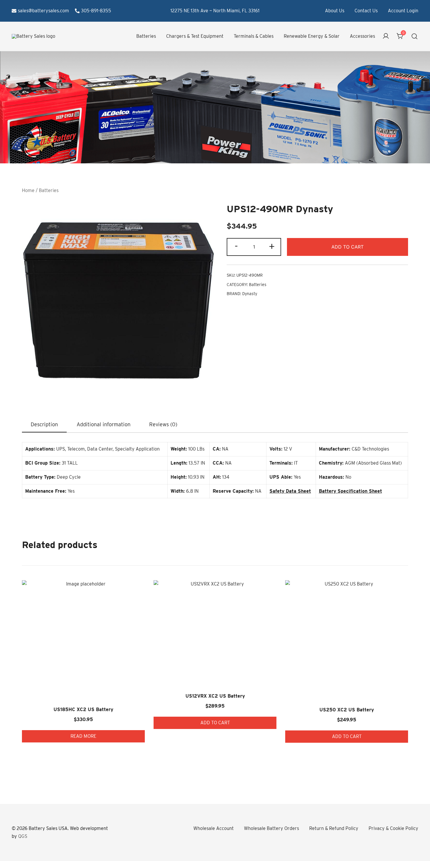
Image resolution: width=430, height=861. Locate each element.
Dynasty (249, 293)
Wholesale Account (213, 828)
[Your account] (385, 36)
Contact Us (366, 10)
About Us (334, 10)
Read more (83, 736)
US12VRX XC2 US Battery (215, 696)
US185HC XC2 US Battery (83, 709)
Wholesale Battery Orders (271, 828)
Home (28, 190)
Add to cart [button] (215, 722)
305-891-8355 (96, 10)
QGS (22, 836)
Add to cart (347, 247)
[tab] (44, 424)
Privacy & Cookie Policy (393, 828)
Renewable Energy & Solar (312, 36)
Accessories (362, 36)
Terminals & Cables (254, 36)
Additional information (103, 424)
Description (44, 424)
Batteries (146, 36)
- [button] (236, 246)
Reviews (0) (163, 424)
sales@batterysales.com (43, 10)
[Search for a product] (414, 36)
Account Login (403, 10)
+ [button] (272, 246)
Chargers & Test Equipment (194, 36)
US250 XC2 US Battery (346, 710)
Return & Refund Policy (333, 828)
